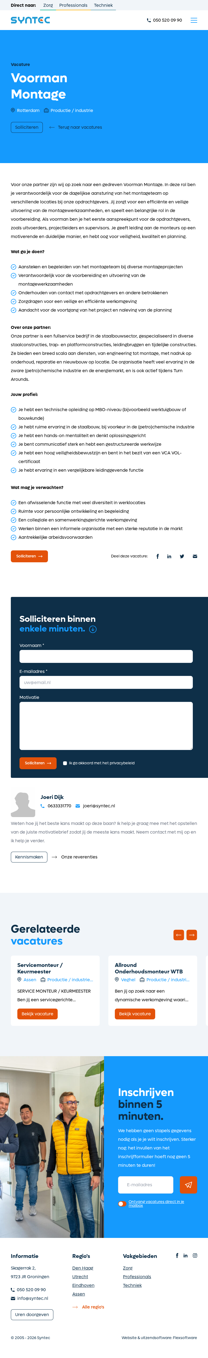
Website (129, 1337)
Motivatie (29, 697)
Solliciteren (26, 127)
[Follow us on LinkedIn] (185, 1255)
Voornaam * (32, 645)
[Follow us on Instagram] (195, 1255)
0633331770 (59, 806)
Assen (78, 1294)
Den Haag (82, 1268)
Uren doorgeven (32, 1314)
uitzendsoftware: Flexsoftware (169, 1337)
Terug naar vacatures (80, 127)
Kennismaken (29, 857)
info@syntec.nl (32, 1298)
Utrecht (80, 1277)
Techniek (103, 5)
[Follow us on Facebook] (177, 1255)
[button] (178, 935)
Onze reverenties (79, 857)
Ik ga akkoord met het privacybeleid (102, 763)
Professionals (73, 5)
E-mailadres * (33, 671)
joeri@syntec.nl (99, 806)
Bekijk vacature (37, 1014)
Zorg (48, 5)
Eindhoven (83, 1285)
